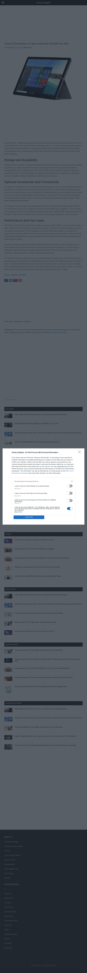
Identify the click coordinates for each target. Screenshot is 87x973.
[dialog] (43, 486)
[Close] (80, 453)
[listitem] (43, 481)
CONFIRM (29, 517)
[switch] (70, 485)
